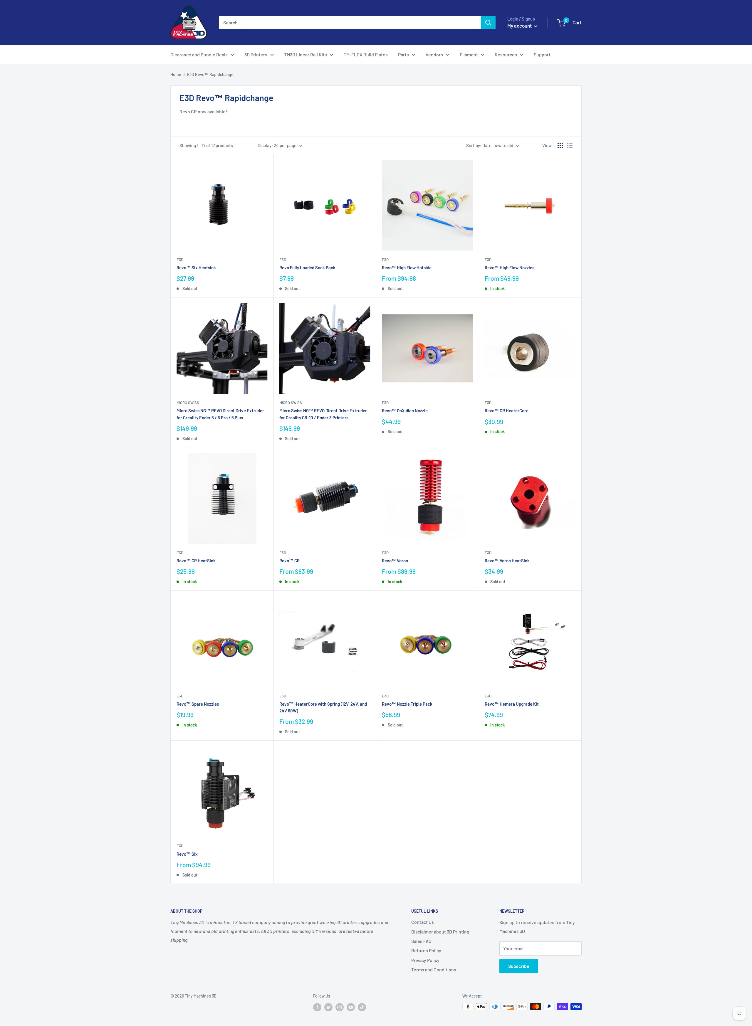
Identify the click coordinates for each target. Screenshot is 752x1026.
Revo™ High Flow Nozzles (509, 267)
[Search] (488, 22)
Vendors (434, 54)
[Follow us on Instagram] (339, 1007)
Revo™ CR (289, 560)
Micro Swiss (188, 402)
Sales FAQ (421, 941)
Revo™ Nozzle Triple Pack (407, 704)
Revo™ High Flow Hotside (407, 267)
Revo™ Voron (395, 560)
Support (542, 54)
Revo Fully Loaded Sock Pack (307, 267)
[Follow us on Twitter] (328, 1007)
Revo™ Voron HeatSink (507, 560)
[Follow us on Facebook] (317, 1007)
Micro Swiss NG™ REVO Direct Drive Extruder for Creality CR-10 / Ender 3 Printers (323, 414)
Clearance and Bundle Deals (199, 54)
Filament (469, 54)
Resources (506, 54)
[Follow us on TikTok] (362, 1007)
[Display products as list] (570, 145)
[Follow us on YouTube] (351, 1007)
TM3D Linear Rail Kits (305, 54)
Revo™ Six (187, 854)
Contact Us (422, 922)
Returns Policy (426, 950)
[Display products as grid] (560, 145)
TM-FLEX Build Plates (366, 54)
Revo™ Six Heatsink (196, 267)
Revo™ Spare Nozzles (198, 704)
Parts (403, 54)
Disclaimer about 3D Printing (440, 931)
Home (175, 74)
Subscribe (518, 966)
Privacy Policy (425, 960)
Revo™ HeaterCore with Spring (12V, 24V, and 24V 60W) (323, 707)
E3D (180, 259)
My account (520, 25)
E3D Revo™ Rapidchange (210, 74)
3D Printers (255, 54)
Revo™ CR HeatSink (196, 560)
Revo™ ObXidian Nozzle (405, 410)
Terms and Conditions (433, 969)
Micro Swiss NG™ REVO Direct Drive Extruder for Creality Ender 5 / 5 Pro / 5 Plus (220, 414)
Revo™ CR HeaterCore (506, 410)
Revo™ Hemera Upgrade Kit (512, 704)
